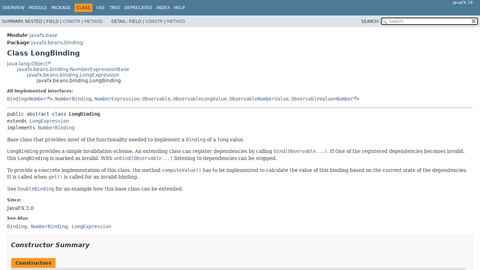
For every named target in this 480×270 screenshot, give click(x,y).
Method (93, 21)
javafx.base (43, 35)
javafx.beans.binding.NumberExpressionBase (73, 69)
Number (38, 99)
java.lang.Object (27, 63)
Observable (156, 99)
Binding (17, 99)
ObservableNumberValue (258, 99)
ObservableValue (312, 99)
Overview (13, 7)
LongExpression (49, 121)
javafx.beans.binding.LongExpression (73, 75)
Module (38, 7)
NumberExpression (117, 99)
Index (163, 7)
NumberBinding (73, 99)
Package (61, 7)
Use (100, 7)
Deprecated (138, 7)
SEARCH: (370, 21)
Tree (114, 7)
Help (179, 7)
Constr (71, 21)
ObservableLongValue (200, 99)
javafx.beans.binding (57, 42)
